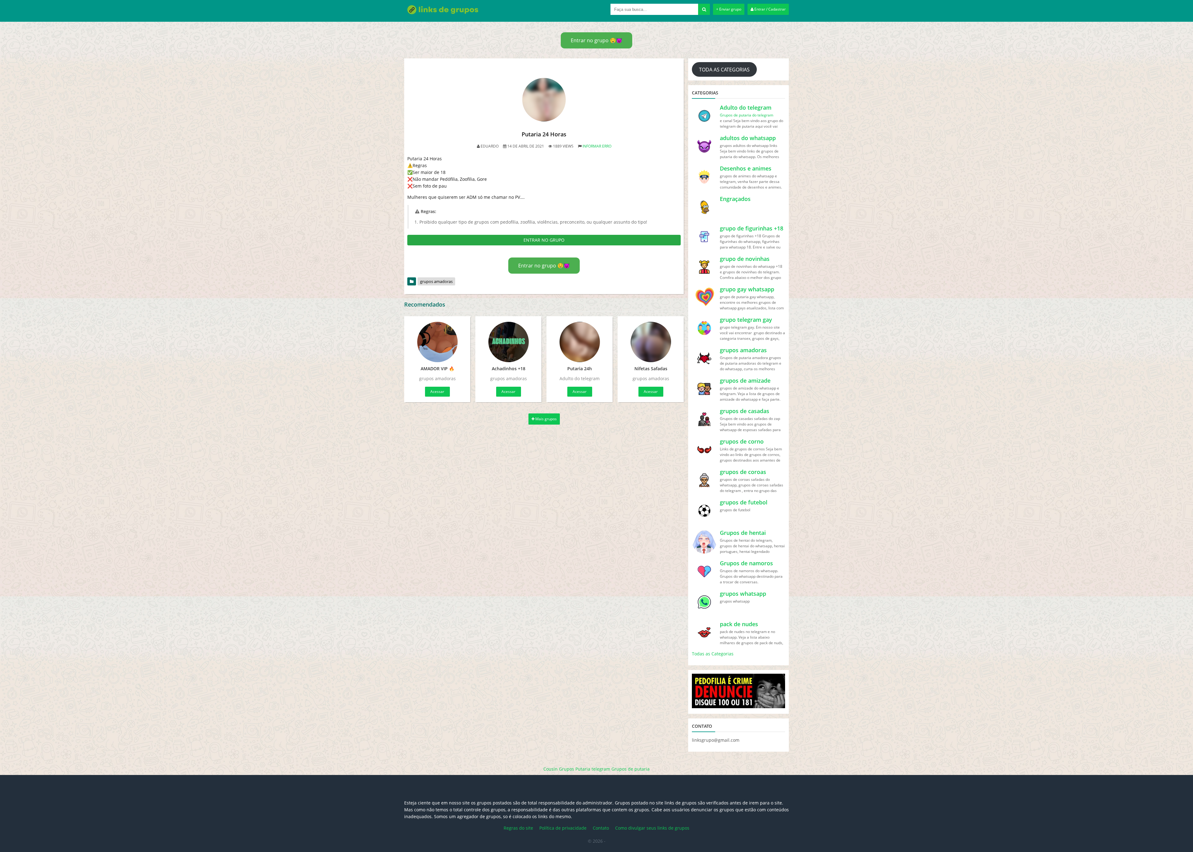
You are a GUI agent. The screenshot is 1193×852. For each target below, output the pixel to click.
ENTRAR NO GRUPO (544, 240)
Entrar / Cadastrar (769, 9)
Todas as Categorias (713, 654)
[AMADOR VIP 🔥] (437, 342)
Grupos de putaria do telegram (746, 115)
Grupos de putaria (630, 769)
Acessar (437, 391)
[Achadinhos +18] (508, 342)
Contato (601, 828)
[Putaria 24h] (580, 342)
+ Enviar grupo (728, 9)
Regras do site (518, 828)
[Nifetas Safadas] (651, 342)
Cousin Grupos (558, 769)
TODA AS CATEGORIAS (724, 69)
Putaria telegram (592, 769)
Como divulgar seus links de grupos (652, 828)
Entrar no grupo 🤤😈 (596, 40)
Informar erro (597, 146)
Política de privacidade (563, 828)
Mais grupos (545, 418)
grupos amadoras (436, 281)
